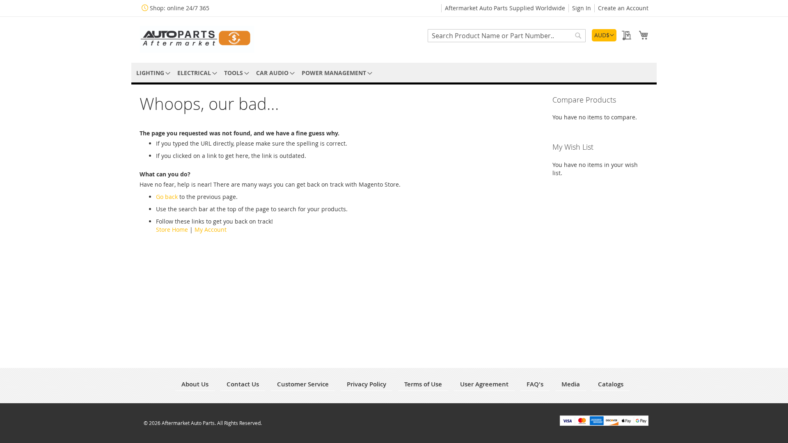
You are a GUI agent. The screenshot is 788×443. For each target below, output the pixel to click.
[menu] (394, 72)
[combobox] (507, 35)
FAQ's (535, 384)
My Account (211, 229)
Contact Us (243, 384)
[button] (604, 35)
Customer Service (303, 384)
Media (570, 384)
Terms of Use (423, 384)
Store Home (172, 229)
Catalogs (610, 384)
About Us (194, 384)
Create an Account (623, 8)
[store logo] (197, 39)
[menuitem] (151, 72)
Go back (167, 197)
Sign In (581, 8)
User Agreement (484, 384)
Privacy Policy (366, 384)
